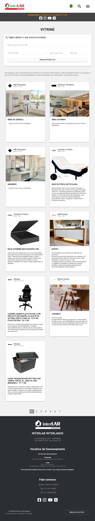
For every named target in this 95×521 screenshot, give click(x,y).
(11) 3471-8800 (49, 488)
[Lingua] (71, 6)
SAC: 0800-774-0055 (49, 485)
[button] (47, 15)
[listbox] (27, 53)
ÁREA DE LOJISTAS (77, 512)
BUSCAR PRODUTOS (47, 60)
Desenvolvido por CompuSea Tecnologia (19, 513)
